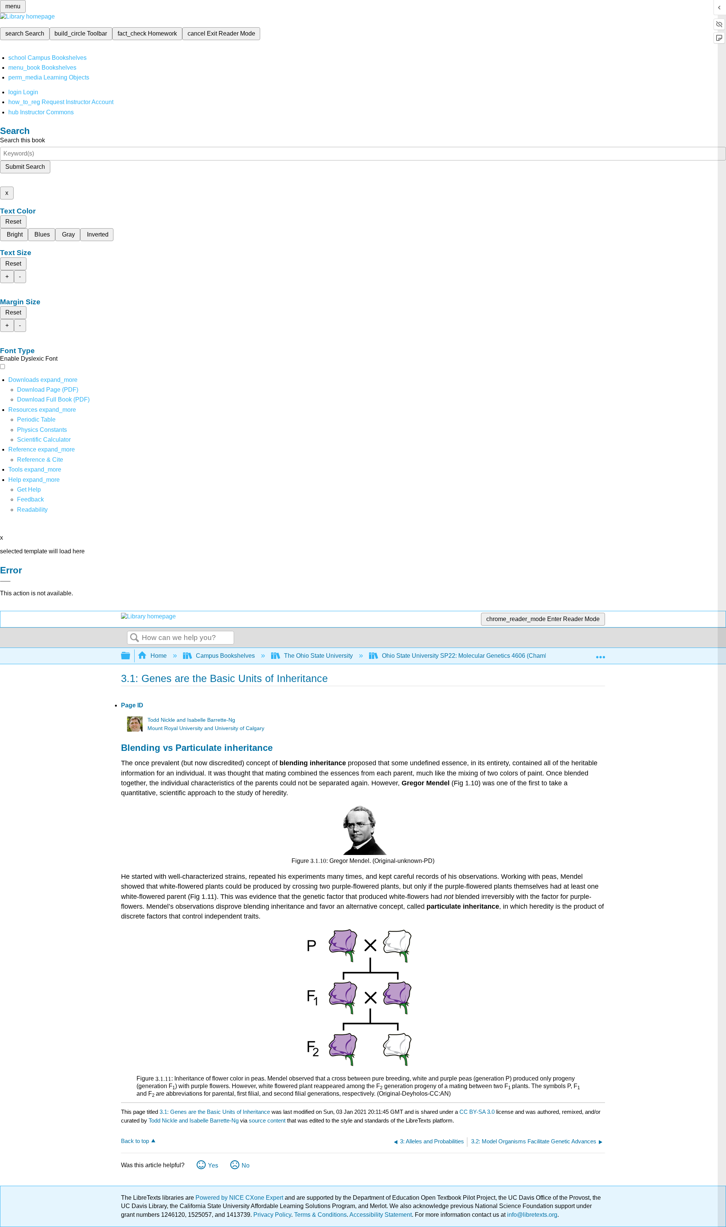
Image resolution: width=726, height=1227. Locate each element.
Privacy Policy (272, 1214)
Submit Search (25, 166)
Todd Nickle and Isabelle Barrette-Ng (191, 720)
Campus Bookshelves (225, 655)
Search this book (22, 140)
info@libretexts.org (531, 1214)
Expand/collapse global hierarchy (130, 656)
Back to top (135, 1141)
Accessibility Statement (380, 1214)
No (246, 1165)
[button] (30, 499)
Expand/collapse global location (600, 653)
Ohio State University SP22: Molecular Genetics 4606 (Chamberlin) (471, 655)
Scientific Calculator (44, 439)
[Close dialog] (5, 581)
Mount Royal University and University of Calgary (205, 728)
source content (267, 1120)
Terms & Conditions (320, 1214)
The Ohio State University (318, 655)
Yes (213, 1165)
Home (158, 655)
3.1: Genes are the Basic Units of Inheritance (215, 1112)
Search (134, 638)
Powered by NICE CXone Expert (240, 1197)
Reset (13, 221)
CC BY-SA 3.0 (477, 1112)
